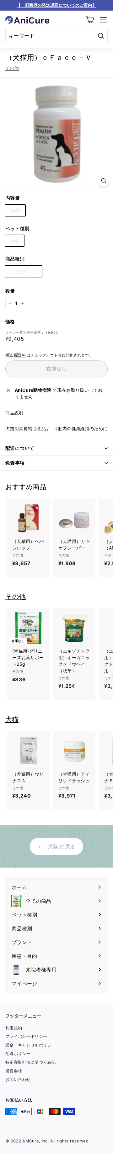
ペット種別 (17, 228)
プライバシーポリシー (26, 1036)
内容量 (12, 198)
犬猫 (14, 240)
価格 (10, 322)
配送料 (20, 355)
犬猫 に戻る (61, 846)
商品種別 (14, 259)
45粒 (15, 210)
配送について (19, 448)
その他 (12, 68)
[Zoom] (104, 181)
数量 (10, 291)
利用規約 (13, 1027)
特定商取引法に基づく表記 (30, 1062)
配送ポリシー (17, 1053)
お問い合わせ (17, 1079)
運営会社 (13, 1070)
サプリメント (23, 271)
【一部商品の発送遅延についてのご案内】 (56, 4)
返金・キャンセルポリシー (30, 1044)
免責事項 (15, 463)
